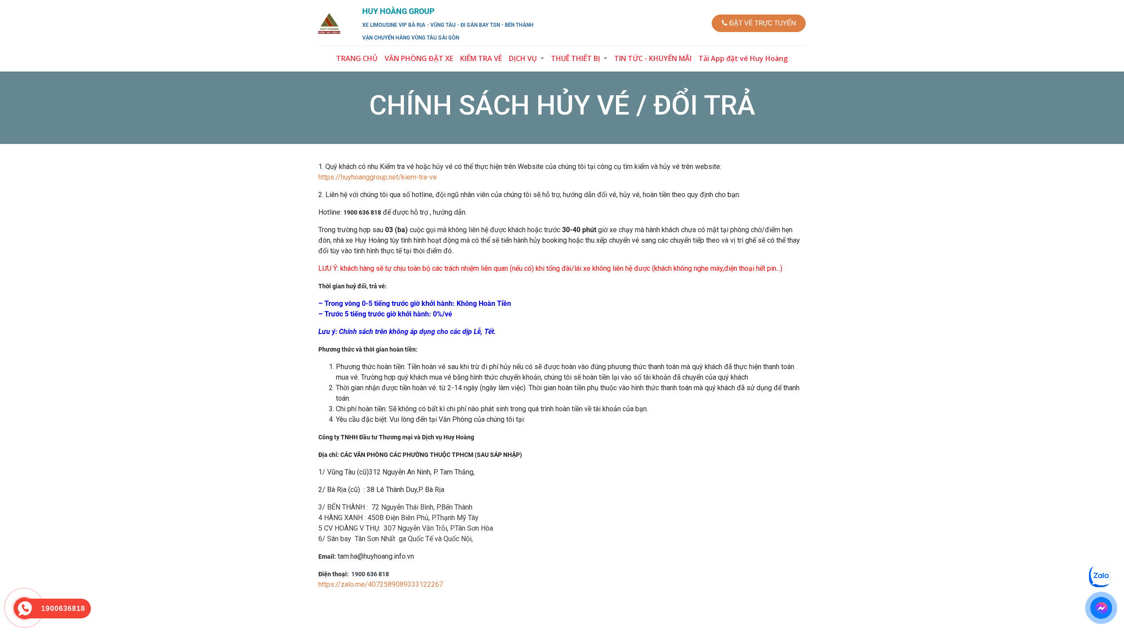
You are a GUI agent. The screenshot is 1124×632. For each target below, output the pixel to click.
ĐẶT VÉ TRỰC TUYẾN (761, 23)
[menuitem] (357, 58)
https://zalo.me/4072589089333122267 (380, 584)
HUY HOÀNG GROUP (398, 11)
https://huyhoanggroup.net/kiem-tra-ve (377, 177)
